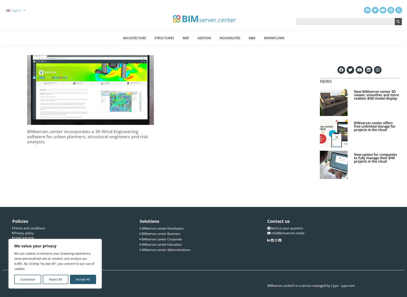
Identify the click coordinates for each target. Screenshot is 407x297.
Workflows (274, 38)
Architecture (134, 38)
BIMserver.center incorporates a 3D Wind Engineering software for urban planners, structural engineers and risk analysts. (87, 137)
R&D (252, 38)
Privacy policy (24, 233)
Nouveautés (230, 38)
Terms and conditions (29, 228)
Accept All (83, 279)
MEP (186, 38)
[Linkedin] (368, 70)
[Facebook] (341, 70)
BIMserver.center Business (161, 233)
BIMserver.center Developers (163, 228)
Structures (164, 38)
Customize (27, 279)
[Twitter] (350, 70)
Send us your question (286, 228)
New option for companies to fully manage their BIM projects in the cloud (375, 158)
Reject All (55, 279)
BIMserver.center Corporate (162, 239)
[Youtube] (359, 70)
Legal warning (24, 238)
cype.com (348, 285)
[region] (55, 264)
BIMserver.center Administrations (166, 250)
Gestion (204, 38)
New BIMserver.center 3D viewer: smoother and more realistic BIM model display (376, 95)
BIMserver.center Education (162, 244)
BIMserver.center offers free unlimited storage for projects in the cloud (375, 126)
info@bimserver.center (288, 233)
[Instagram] (378, 70)
